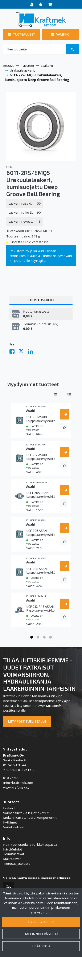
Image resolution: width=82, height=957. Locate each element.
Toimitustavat (13, 854)
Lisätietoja (41, 946)
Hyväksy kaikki (41, 922)
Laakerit (9, 808)
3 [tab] (44, 637)
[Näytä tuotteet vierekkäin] (69, 394)
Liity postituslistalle (27, 721)
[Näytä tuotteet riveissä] (55, 394)
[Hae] (72, 49)
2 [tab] (38, 637)
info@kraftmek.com (18, 782)
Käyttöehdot (12, 849)
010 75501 (11, 778)
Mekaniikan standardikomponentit (30, 817)
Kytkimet (10, 822)
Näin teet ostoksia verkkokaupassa (30, 844)
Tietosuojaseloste (16, 863)
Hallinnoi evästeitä (41, 934)
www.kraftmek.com (17, 787)
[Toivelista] (41, 4)
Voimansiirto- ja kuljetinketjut (26, 813)
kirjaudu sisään (44, 251)
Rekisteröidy (19, 251)
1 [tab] (31, 637)
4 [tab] (50, 637)
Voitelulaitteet (14, 827)
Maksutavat (12, 859)
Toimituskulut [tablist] (41, 300)
